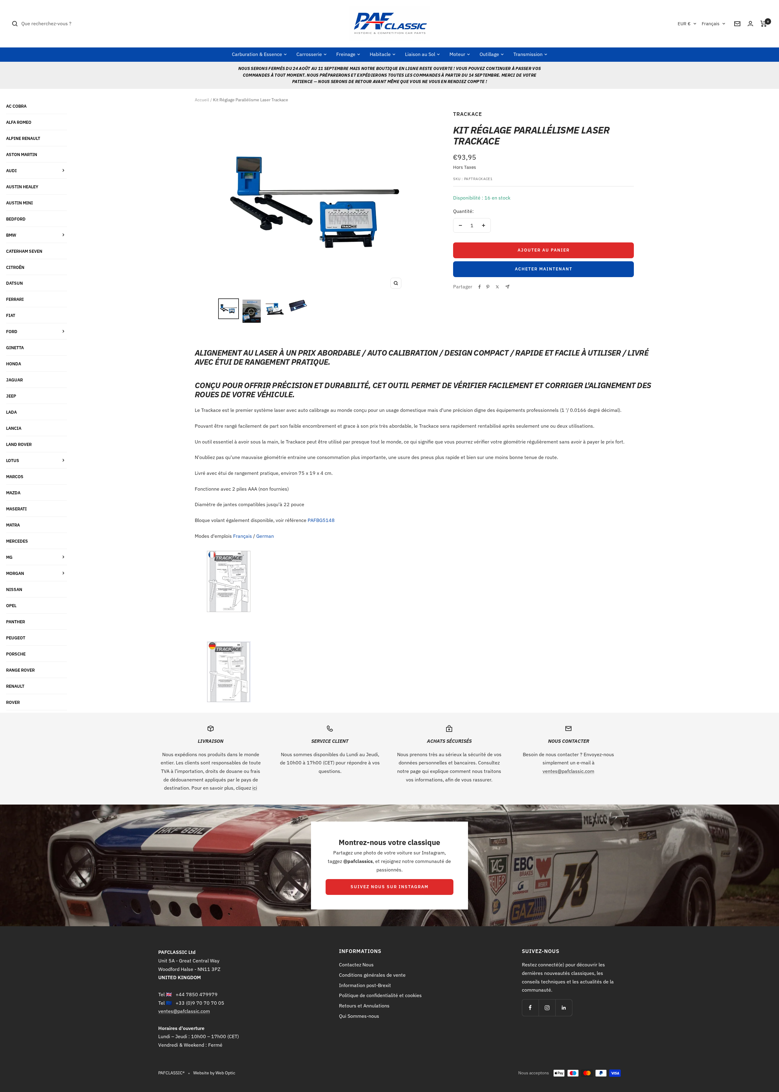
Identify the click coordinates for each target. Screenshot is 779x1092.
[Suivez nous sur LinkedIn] (563, 1007)
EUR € (684, 23)
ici (254, 788)
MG (9, 557)
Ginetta (15, 347)
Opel (11, 605)
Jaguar (14, 380)
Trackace (467, 114)
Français (710, 23)
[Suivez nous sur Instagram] (547, 1007)
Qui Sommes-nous (359, 1016)
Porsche (16, 654)
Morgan (15, 573)
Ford (11, 331)
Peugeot (15, 638)
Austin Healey (22, 187)
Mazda (13, 493)
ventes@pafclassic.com (568, 771)
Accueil (202, 100)
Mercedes (17, 541)
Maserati (16, 509)
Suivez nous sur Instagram (389, 886)
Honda (13, 364)
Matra (13, 525)
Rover (13, 702)
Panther (15, 621)
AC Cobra (16, 106)
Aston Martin (21, 154)
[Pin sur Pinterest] (487, 287)
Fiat (10, 315)
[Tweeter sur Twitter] (497, 287)
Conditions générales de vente (372, 975)
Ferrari (15, 299)
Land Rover (19, 444)
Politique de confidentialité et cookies (380, 995)
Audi (11, 170)
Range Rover (20, 670)
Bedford (16, 219)
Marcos (14, 476)
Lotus (12, 460)
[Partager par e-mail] (507, 287)
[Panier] (763, 24)
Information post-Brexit (365, 985)
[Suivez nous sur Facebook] (530, 1007)
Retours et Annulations (364, 1006)
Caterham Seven (24, 251)
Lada (11, 412)
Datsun (14, 283)
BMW (11, 235)
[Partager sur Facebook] (479, 287)
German (265, 536)
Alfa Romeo (18, 122)
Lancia (13, 428)
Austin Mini (19, 203)
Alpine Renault (23, 138)
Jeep (11, 396)
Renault (15, 686)
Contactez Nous (356, 965)
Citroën (15, 267)
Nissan (14, 589)
